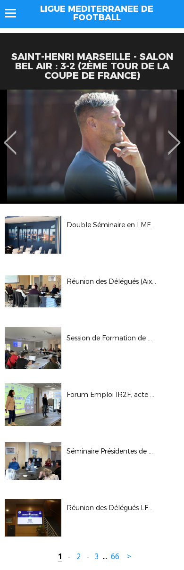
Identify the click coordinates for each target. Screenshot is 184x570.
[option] (92, 146)
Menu (15, 13)
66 (115, 556)
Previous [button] (10, 135)
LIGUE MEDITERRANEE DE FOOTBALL (96, 13)
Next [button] (174, 135)
